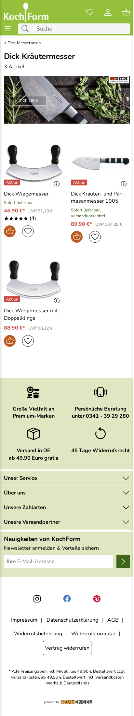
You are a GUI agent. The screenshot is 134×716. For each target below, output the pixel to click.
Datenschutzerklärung (72, 620)
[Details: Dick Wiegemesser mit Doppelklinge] (13, 299)
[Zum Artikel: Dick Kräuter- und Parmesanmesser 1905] (100, 163)
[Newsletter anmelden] (123, 561)
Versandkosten (25, 677)
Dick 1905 (28, 100)
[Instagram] (37, 598)
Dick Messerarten (24, 43)
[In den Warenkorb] (10, 231)
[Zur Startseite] (26, 12)
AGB (113, 620)
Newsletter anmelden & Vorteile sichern (51, 548)
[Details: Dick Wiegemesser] (13, 182)
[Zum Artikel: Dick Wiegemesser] (33, 163)
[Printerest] (96, 598)
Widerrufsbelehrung (38, 633)
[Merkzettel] (90, 12)
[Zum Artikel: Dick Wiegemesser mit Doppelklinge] (33, 280)
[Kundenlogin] (108, 12)
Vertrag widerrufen (67, 648)
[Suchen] (26, 28)
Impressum (24, 620)
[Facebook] (67, 598)
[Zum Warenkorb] (126, 12)
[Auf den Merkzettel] (28, 231)
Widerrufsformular (93, 633)
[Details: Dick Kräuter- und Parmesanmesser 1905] (80, 182)
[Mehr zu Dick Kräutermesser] (67, 100)
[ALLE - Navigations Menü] (7, 29)
